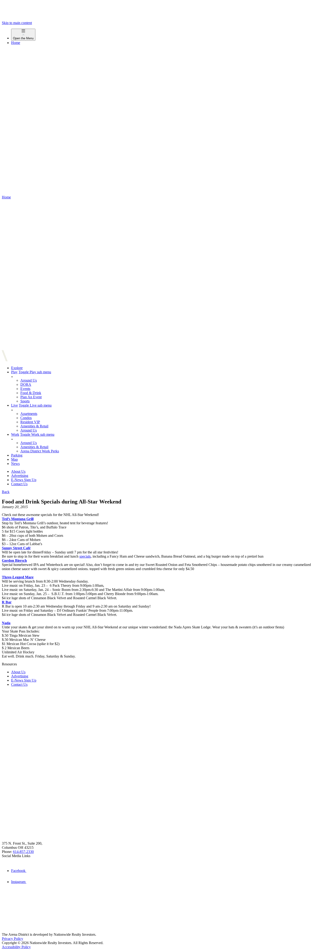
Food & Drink (30, 393)
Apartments (28, 414)
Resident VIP (30, 422)
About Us (18, 471)
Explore (17, 368)
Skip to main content (17, 23)
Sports (25, 401)
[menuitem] (162, 35)
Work (15, 434)
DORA (25, 384)
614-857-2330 (23, 852)
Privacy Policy (12, 939)
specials (85, 556)
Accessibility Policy (16, 947)
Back (5, 492)
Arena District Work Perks (39, 451)
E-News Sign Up (23, 480)
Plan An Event (31, 397)
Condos (26, 418)
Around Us (28, 380)
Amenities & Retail (34, 426)
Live (14, 405)
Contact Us (19, 484)
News (15, 464)
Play (14, 372)
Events (25, 389)
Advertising (19, 476)
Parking (16, 455)
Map (14, 459)
